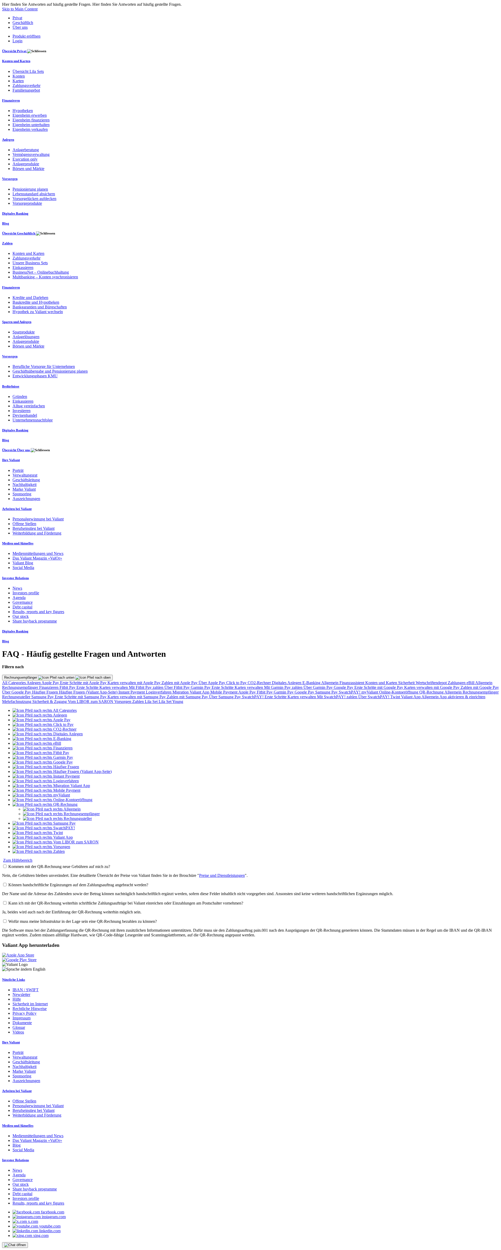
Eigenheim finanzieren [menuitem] (31, 120)
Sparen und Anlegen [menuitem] (16, 322)
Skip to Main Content (20, 9)
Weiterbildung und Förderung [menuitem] (37, 533)
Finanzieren (49, 687)
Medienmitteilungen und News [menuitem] (38, 553)
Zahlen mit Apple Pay (180, 682)
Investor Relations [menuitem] (15, 578)
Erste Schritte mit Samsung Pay (81, 697)
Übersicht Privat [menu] (14, 51)
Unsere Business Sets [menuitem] (30, 263)
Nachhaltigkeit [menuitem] (25, 484)
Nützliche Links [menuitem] (13, 980)
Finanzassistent (352, 682)
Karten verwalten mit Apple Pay (135, 682)
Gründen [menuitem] (20, 396)
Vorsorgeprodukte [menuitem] (27, 203)
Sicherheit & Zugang (50, 701)
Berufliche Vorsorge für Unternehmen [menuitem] (44, 366)
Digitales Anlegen (287, 682)
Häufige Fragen (45, 692)
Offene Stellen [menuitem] (24, 523)
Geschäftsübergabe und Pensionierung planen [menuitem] (50, 371)
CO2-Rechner (260, 682)
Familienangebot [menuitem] (26, 90)
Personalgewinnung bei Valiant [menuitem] (38, 519)
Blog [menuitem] (5, 223)
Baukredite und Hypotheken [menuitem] (36, 302)
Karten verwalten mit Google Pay (432, 687)
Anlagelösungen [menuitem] (26, 336)
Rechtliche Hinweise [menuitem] (30, 1008)
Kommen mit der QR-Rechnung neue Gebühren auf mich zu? (59, 866)
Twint (395, 697)
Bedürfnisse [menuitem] (10, 386)
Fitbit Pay (67, 687)
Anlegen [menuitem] (8, 140)
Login (17, 41)
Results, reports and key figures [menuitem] (38, 611)
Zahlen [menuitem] (7, 243)
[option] (45, 710)
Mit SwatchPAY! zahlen (337, 697)
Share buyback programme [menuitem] (35, 621)
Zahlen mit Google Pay (480, 687)
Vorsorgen (123, 701)
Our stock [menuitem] (21, 616)
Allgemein (330, 682)
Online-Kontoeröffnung (399, 692)
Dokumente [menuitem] (22, 1022)
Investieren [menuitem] (22, 410)
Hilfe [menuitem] (17, 999)
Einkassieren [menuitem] (23, 267)
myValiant (370, 692)
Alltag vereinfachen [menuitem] (29, 406)
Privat (17, 18)
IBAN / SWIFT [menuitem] (26, 990)
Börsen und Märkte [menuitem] (28, 168)
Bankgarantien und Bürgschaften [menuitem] (40, 307)
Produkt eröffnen (26, 36)
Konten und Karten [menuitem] (16, 61)
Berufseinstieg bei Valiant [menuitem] (34, 528)
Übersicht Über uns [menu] (16, 450)
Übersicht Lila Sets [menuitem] (28, 71)
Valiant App (411, 697)
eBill (471, 682)
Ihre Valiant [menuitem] (11, 460)
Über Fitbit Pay (177, 687)
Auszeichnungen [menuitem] (26, 498)
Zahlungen (457, 682)
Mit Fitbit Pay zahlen (146, 687)
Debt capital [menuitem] (22, 607)
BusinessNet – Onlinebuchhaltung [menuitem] (41, 272)
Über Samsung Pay (225, 697)
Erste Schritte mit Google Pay (379, 687)
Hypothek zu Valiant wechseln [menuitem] (38, 311)
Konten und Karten (381, 682)
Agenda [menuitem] (19, 597)
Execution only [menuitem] (25, 159)
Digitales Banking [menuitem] (15, 213)
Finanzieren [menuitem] (11, 100)
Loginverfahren (159, 692)
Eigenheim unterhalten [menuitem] (31, 124)
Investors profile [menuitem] (26, 593)
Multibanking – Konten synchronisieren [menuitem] (45, 277)
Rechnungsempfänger (21, 677)
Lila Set (152, 701)
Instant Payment (132, 692)
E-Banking (311, 682)
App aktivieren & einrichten (462, 697)
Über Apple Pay (212, 682)
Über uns (20, 27)
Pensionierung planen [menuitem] (30, 189)
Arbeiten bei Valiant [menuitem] (17, 509)
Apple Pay (50, 682)
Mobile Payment (224, 692)
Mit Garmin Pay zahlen (283, 687)
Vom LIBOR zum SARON (91, 701)
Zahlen (138, 701)
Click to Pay (237, 682)
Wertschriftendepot (432, 682)
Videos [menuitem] (18, 1032)
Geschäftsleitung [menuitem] (26, 480)
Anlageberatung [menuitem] (26, 150)
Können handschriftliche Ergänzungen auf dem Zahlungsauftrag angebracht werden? (78, 885)
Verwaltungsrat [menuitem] (25, 475)
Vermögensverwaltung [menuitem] (31, 154)
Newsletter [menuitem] (21, 994)
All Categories (14, 682)
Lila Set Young (171, 701)
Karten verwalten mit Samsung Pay (137, 697)
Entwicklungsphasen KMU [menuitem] (35, 376)
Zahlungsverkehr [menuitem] (26, 85)
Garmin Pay (201, 687)
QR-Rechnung (431, 692)
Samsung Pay (327, 692)
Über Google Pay (17, 692)
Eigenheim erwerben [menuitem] (30, 115)
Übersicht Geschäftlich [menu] (19, 233)
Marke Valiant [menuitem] (24, 489)
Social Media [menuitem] (23, 567)
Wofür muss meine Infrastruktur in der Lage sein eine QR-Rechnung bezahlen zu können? (82, 921)
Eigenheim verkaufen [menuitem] (30, 129)
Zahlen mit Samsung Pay (188, 697)
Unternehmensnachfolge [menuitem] (33, 420)
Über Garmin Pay (318, 687)
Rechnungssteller (16, 697)
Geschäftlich (23, 22)
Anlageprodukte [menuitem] (26, 164)
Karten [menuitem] (18, 81)
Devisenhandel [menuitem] (25, 415)
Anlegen (34, 682)
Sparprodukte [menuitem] (24, 332)
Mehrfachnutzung (17, 701)
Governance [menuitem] (23, 602)
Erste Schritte (87, 687)
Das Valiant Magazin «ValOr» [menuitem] (37, 558)
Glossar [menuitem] (19, 1027)
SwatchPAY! (350, 692)
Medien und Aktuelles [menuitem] (17, 543)
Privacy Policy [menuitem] (25, 1013)
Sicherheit (407, 682)
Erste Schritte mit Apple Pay (84, 682)
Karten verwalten (114, 687)
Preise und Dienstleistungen (222, 875)
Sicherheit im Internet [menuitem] (30, 1004)
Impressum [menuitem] (22, 1018)
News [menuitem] (17, 588)
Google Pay (344, 687)
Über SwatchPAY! (374, 697)
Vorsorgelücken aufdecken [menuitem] (34, 198)
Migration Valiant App (191, 692)
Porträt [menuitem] (18, 470)
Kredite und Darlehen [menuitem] (30, 297)
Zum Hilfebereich (17, 860)
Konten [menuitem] (19, 76)
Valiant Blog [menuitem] (23, 563)
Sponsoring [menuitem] (22, 494)
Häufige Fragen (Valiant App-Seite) (88, 692)
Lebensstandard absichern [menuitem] (34, 194)
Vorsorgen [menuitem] (9, 179)
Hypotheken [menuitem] (23, 110)
